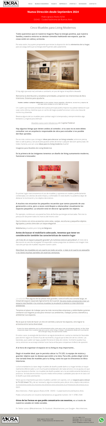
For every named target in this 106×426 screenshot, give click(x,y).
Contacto (92, 4)
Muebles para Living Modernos (44, 123)
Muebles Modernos (42, 4)
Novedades (83, 4)
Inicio (30, 4)
